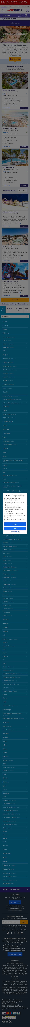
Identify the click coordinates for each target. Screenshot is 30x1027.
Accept (15, 524)
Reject (15, 528)
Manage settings (15, 531)
